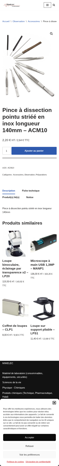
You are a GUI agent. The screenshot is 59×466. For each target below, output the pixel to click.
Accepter (29, 437)
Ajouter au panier (34, 150)
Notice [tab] (29, 197)
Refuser (29, 446)
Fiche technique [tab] (30, 190)
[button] (54, 402)
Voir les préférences (29, 454)
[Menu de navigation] (47, 5)
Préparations (41, 175)
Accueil (5, 21)
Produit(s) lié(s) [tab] (10, 197)
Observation (19, 21)
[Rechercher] (54, 5)
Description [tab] (8, 190)
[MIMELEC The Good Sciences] (11, 5)
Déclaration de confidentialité (38, 462)
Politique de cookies (15, 462)
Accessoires (34, 21)
